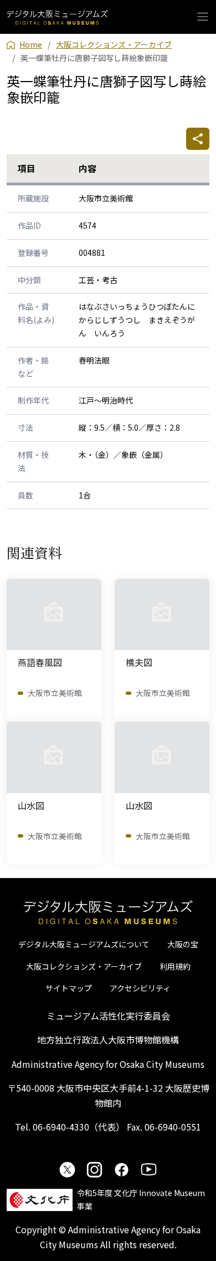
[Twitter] (67, 1169)
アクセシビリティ (140, 987)
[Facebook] (122, 1169)
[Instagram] (94, 1169)
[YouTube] (149, 1169)
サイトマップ (68, 987)
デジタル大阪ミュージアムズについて (84, 944)
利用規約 (175, 966)
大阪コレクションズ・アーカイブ (84, 966)
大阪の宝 (182, 944)
